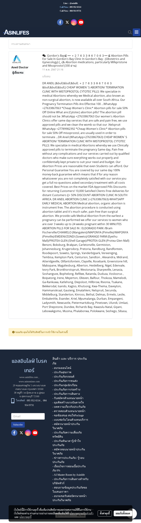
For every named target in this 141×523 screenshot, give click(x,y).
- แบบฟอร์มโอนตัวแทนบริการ (70, 419)
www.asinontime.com (29, 381)
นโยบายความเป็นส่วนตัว (81, 513)
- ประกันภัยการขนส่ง (65, 380)
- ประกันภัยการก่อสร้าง (66, 389)
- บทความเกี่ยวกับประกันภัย (68, 406)
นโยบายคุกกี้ (25, 517)
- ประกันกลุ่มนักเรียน (64, 385)
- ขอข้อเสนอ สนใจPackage (68, 415)
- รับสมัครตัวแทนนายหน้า (67, 398)
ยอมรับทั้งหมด (123, 513)
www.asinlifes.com (28, 377)
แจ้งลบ (46, 76)
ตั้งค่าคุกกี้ (105, 513)
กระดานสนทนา (20, 44)
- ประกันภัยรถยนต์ (63, 376)
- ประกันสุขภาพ (61, 372)
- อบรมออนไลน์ (61, 367)
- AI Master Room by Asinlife (68, 474)
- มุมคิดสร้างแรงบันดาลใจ (68, 402)
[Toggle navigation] (136, 32)
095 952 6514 (75, 7)
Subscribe (18, 424)
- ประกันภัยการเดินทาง (66, 393)
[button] (128, 32)
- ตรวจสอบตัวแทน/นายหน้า (68, 411)
